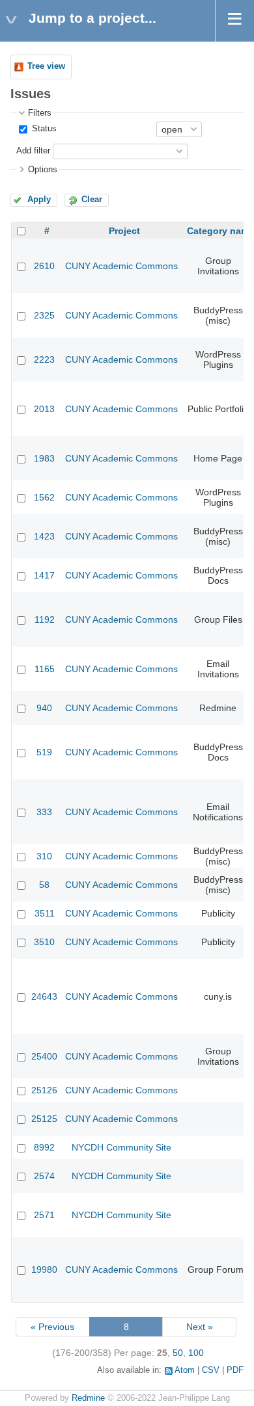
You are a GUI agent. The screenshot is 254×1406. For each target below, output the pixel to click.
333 (44, 812)
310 (44, 856)
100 (196, 1352)
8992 (44, 1147)
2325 (44, 315)
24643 (44, 996)
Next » (199, 1326)
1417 (44, 575)
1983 (44, 458)
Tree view (46, 66)
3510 (44, 942)
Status (43, 128)
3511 (45, 913)
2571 (44, 1215)
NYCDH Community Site (121, 1147)
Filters (39, 113)
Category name (220, 231)
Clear (91, 199)
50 (178, 1352)
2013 (44, 409)
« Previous (52, 1326)
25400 (44, 1056)
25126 (44, 1090)
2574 (44, 1176)
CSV (210, 1370)
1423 (44, 536)
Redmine (88, 1398)
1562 (44, 497)
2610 (44, 266)
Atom (185, 1370)
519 (44, 752)
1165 (45, 669)
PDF (235, 1370)
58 (44, 884)
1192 (45, 619)
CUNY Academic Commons (121, 266)
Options (42, 169)
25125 (44, 1118)
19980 (44, 1269)
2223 (44, 359)
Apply (39, 199)
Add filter (33, 150)
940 (44, 708)
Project (124, 231)
